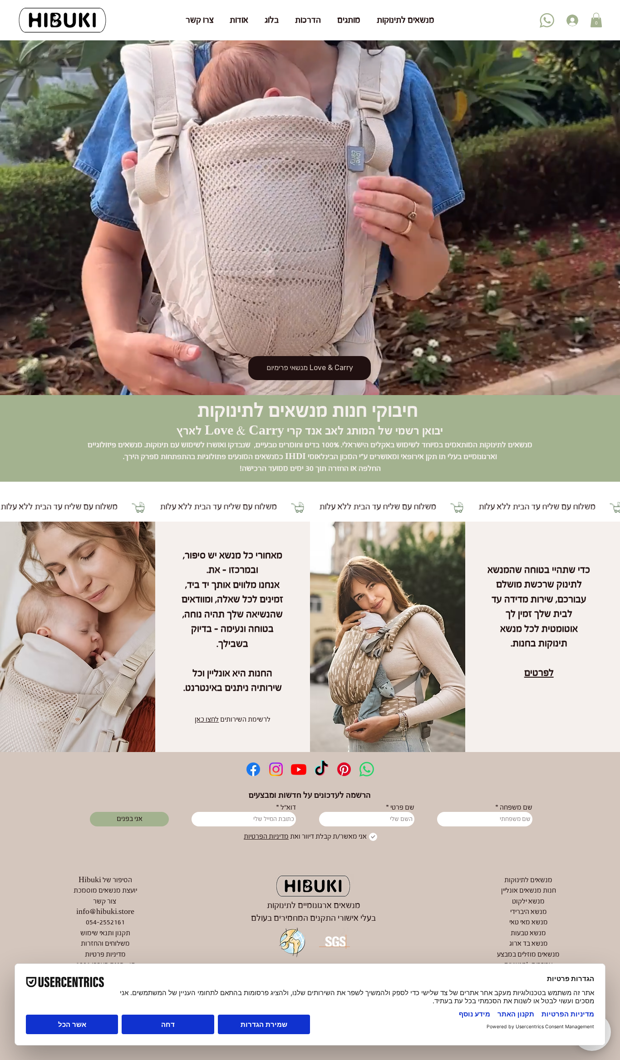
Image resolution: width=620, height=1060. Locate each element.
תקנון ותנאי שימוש (105, 933)
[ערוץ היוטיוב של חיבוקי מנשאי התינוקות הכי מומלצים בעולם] (299, 769)
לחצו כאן (207, 719)
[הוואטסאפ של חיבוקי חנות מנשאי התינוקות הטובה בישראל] (367, 769)
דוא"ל (288, 807)
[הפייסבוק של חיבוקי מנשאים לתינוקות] (253, 769)
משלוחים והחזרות (105, 944)
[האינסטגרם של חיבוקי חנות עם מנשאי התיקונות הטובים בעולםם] (276, 769)
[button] (596, 20)
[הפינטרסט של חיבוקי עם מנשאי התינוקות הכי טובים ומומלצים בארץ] (344, 769)
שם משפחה (516, 807)
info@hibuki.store (105, 912)
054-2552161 (105, 922)
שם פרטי (402, 807)
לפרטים (539, 673)
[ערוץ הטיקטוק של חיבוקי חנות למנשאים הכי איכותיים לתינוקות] (321, 769)
